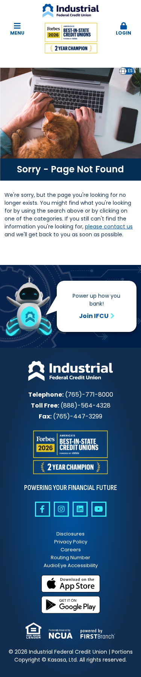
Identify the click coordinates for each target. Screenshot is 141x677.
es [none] (130, 71)
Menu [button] (17, 33)
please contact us (109, 226)
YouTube (98, 509)
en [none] (123, 71)
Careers (71, 549)
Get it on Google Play (70, 604)
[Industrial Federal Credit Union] (70, 29)
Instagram (61, 509)
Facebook (42, 509)
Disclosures (70, 533)
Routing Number (70, 557)
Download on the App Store (70, 583)
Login (123, 33)
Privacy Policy (70, 541)
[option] (130, 71)
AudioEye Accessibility (71, 565)
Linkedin (80, 509)
